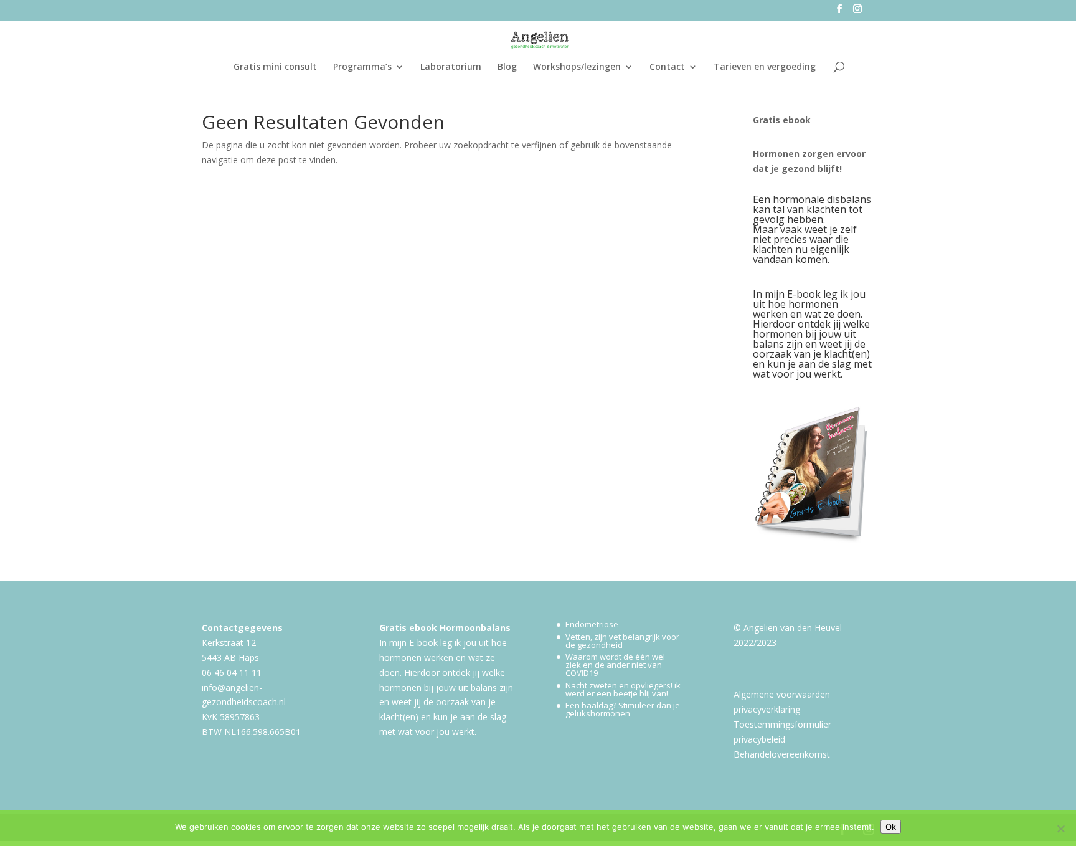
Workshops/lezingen (577, 67)
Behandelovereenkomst (782, 754)
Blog (507, 67)
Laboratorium (450, 67)
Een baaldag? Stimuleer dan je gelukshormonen (622, 709)
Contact (667, 67)
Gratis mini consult (275, 67)
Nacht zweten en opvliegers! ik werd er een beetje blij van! (623, 689)
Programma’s (362, 67)
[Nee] (1060, 828)
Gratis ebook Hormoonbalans (445, 628)
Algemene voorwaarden (782, 694)
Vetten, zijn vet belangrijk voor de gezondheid (622, 640)
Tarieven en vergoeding (765, 67)
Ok (890, 827)
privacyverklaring (767, 709)
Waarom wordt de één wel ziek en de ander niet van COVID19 (615, 664)
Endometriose (591, 624)
